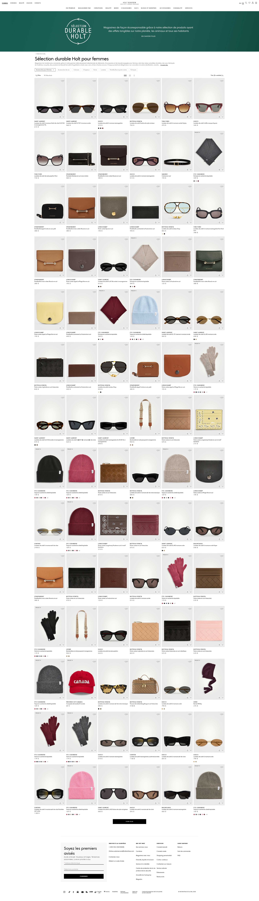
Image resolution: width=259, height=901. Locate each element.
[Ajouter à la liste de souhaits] (63, 117)
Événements (160, 872)
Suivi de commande (184, 851)
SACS (136, 8)
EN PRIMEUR (70, 8)
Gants (95, 70)
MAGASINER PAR (84, 8)
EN (240, 3)
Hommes (13, 3)
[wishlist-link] (249, 3)
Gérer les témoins (134, 892)
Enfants (38, 3)
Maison (29, 3)
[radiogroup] (129, 75)
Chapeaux (86, 70)
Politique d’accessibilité (124, 892)
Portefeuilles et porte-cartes (118, 70)
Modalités (115, 891)
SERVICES (188, 8)
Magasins (139, 879)
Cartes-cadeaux (162, 860)
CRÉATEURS (98, 8)
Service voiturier (162, 868)
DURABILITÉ (178, 8)
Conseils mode (161, 851)
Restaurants (160, 877)
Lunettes (103, 70)
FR (243, 3)
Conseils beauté (162, 847)
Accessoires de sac (64, 70)
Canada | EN (99, 892)
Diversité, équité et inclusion (145, 860)
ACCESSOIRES (165, 8)
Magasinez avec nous (143, 855)
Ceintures (76, 70)
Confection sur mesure (164, 864)
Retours (180, 847)
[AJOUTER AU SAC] (60, 117)
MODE (116, 8)
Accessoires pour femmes (44, 70)
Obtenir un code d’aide (116, 861)
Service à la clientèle (142, 864)
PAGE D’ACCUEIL (41, 54)
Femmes (5, 3)
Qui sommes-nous (142, 847)
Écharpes (133, 70)
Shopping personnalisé (164, 855)
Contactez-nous (114, 857)
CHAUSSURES (126, 8)
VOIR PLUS (129, 821)
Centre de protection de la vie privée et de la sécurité (145, 869)
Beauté (21, 3)
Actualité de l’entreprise (143, 875)
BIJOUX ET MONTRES (149, 8)
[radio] (125, 75)
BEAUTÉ (108, 8)
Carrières (139, 851)
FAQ (179, 855)
